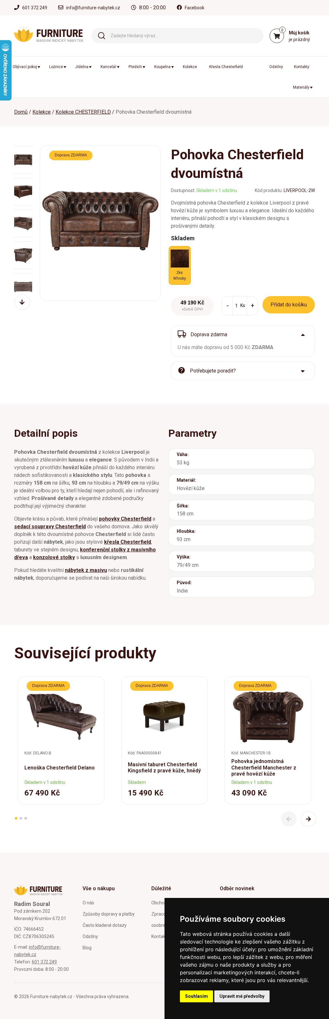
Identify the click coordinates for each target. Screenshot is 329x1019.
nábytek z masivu (86, 570)
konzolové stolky (54, 557)
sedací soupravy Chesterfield (50, 526)
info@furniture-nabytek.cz (93, 7)
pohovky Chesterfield (125, 519)
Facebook (194, 7)
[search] (101, 35)
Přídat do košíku (289, 305)
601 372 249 (34, 7)
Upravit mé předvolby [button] (241, 996)
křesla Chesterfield (127, 542)
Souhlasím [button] (196, 996)
